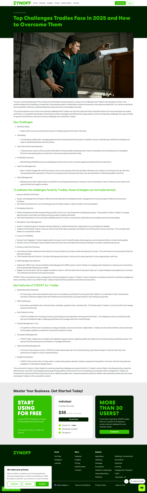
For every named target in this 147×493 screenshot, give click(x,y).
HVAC (117, 473)
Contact (78, 470)
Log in (130, 3)
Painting (98, 477)
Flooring (118, 467)
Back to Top (120, 485)
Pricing (77, 463)
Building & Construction (124, 456)
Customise (14, 484)
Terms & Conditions (82, 485)
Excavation (99, 467)
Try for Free (73, 419)
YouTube (57, 456)
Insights (78, 460)
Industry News (80, 467)
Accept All (42, 484)
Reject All (28, 484)
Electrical (118, 463)
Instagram (58, 460)
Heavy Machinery (102, 473)
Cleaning (98, 460)
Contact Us (114, 432)
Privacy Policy (100, 485)
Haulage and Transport (124, 470)
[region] (28, 477)
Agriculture (99, 456)
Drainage (98, 463)
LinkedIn (57, 463)
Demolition (119, 460)
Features (78, 456)
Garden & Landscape (103, 470)
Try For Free (120, 3)
